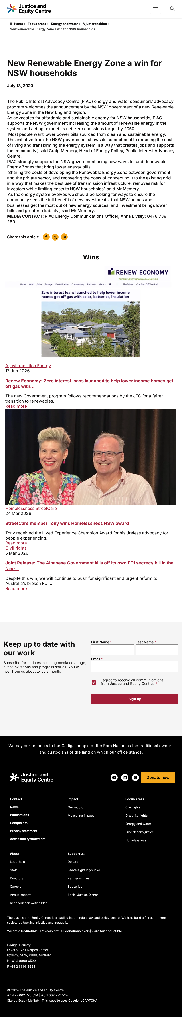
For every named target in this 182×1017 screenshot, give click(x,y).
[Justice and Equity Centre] (29, 9)
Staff (13, 870)
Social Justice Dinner (83, 895)
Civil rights (16, 548)
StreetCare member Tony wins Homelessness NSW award (67, 523)
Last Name (145, 642)
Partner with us (78, 878)
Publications (19, 815)
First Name (100, 642)
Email (95, 659)
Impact (73, 799)
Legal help (17, 861)
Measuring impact (81, 815)
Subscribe (75, 886)
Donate (73, 861)
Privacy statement (23, 831)
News (14, 807)
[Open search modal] (172, 8)
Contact (16, 799)
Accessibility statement (28, 839)
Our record (75, 807)
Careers (15, 886)
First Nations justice (139, 832)
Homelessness (20, 508)
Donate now (158, 777)
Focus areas (37, 24)
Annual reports (20, 895)
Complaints (19, 823)
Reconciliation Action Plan (28, 903)
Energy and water (64, 24)
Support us (76, 853)
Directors (16, 878)
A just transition (95, 24)
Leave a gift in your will (84, 870)
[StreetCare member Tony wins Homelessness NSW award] (90, 503)
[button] (46, 236)
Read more (16, 406)
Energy (44, 365)
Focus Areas (134, 799)
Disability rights (136, 815)
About (14, 853)
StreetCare (46, 508)
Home (18, 24)
